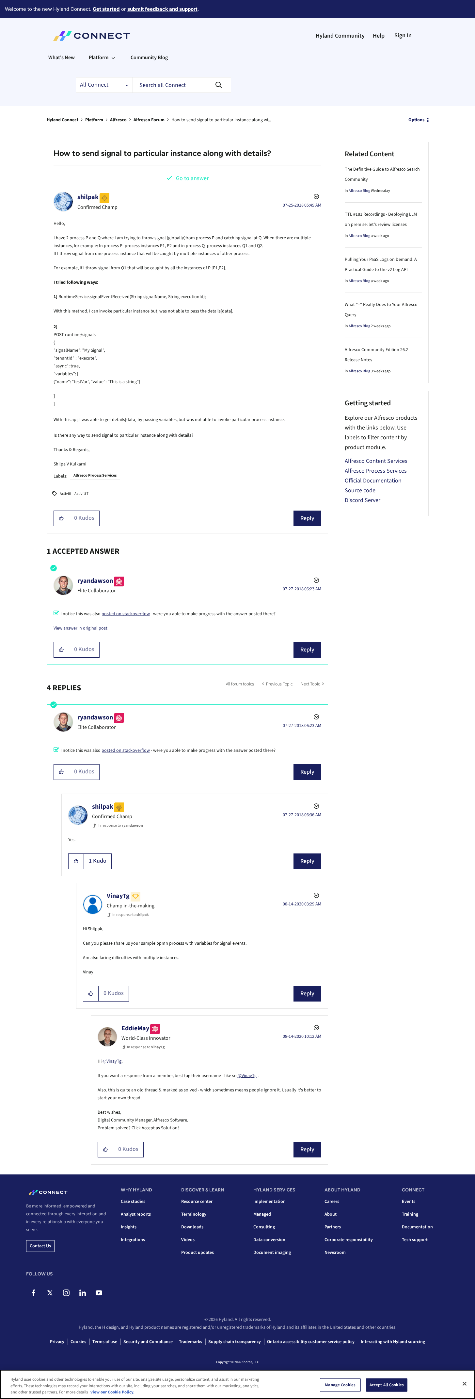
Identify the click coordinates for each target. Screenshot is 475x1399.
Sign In (403, 35)
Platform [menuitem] (98, 57)
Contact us (40, 1246)
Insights (128, 1227)
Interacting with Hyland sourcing (393, 1342)
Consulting (264, 1227)
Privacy (57, 1342)
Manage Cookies (340, 1385)
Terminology (193, 1214)
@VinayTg (112, 1061)
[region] (237, 1384)
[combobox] (182, 85)
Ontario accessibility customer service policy (311, 1342)
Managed (262, 1214)
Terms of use (104, 1342)
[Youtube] (98, 1293)
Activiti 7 (81, 494)
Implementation (269, 1201)
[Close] (464, 1383)
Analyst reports (136, 1214)
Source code (360, 490)
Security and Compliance (148, 1342)
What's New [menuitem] (61, 57)
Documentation (417, 1227)
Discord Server (362, 500)
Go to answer (192, 178)
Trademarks (190, 1342)
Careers (332, 1201)
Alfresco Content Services (376, 461)
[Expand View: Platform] (113, 57)
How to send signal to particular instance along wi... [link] (221, 120)
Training (410, 1214)
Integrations (133, 1240)
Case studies (133, 1201)
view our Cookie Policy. (112, 1392)
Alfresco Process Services (95, 475)
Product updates (197, 1252)
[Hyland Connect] (91, 36)
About (331, 1214)
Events (408, 1201)
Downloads (192, 1227)
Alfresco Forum (149, 120)
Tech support (415, 1240)
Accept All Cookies (387, 1385)
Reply (307, 518)
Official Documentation (373, 481)
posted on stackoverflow (126, 614)
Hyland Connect (62, 120)
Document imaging (272, 1252)
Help (379, 36)
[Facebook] (33, 1293)
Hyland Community (340, 36)
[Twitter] (49, 1293)
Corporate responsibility (349, 1240)
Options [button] (416, 120)
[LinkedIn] (82, 1293)
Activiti (65, 494)
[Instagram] (66, 1293)
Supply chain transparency (234, 1342)
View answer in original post (80, 628)
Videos (188, 1240)
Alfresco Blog (359, 191)
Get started (106, 9)
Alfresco (118, 120)
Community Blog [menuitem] (149, 57)
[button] (61, 518)
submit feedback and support (162, 9)
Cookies (78, 1342)
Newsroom (335, 1252)
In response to (120, 825)
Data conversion (269, 1240)
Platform (94, 120)
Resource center (197, 1201)
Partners (333, 1227)
